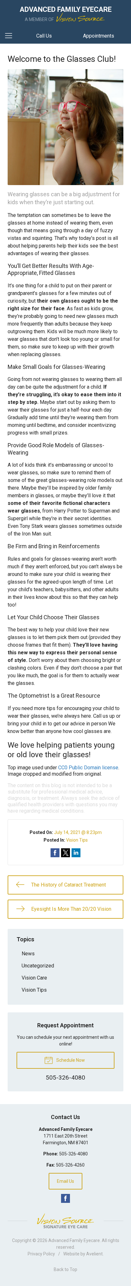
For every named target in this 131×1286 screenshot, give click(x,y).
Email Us (65, 1181)
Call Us (44, 36)
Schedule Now (70, 1060)
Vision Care (34, 978)
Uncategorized (38, 966)
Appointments (98, 36)
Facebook (65, 1198)
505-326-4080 (73, 1153)
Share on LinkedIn (76, 852)
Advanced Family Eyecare (74, 1240)
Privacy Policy (41, 1253)
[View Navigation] (10, 36)
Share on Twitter (65, 852)
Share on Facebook (55, 852)
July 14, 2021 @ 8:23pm (78, 832)
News (28, 954)
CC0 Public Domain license (88, 768)
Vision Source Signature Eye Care (65, 1220)
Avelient (94, 1253)
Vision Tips (77, 840)
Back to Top (65, 1269)
